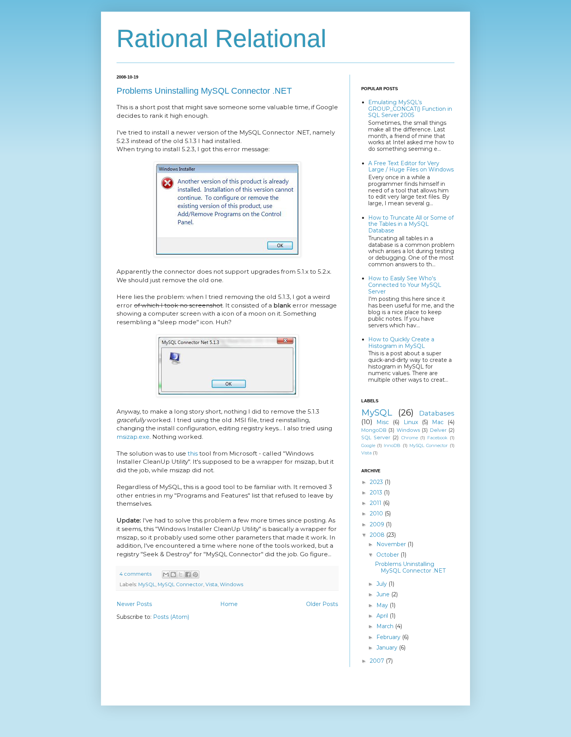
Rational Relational (221, 38)
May (383, 605)
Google (368, 445)
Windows (231, 584)
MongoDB (373, 430)
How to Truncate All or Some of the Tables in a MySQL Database (411, 224)
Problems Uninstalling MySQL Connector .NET (204, 91)
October (388, 554)
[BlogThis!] (173, 574)
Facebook (437, 437)
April (383, 615)
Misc (382, 422)
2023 (377, 482)
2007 (378, 660)
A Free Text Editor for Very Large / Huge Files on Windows (411, 166)
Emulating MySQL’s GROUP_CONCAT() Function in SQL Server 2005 (410, 109)
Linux (411, 422)
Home (229, 604)
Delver (438, 430)
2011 (376, 502)
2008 (378, 534)
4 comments (135, 574)
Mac (438, 422)
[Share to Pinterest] (195, 574)
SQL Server (375, 437)
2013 (377, 492)
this (193, 453)
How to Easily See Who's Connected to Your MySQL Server (404, 285)
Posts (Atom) (171, 616)
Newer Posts (134, 604)
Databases (436, 413)
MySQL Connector (180, 584)
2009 (378, 524)
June (383, 594)
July (382, 583)
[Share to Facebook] (188, 574)
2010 (377, 513)
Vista (211, 584)
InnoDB (392, 445)
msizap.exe (133, 436)
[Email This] (166, 574)
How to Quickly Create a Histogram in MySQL (401, 342)
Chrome (409, 437)
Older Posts (322, 604)
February (389, 637)
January (387, 647)
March (385, 626)
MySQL (146, 584)
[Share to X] (181, 574)
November (391, 544)
